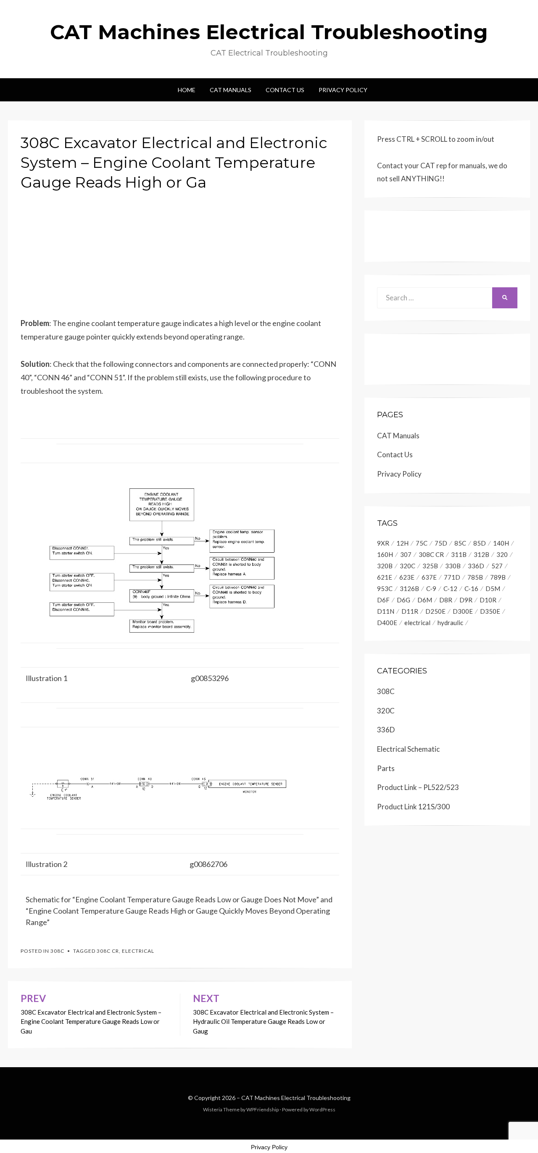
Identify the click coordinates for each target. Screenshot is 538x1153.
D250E (435, 611)
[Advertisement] (180, 257)
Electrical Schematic (408, 749)
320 (502, 554)
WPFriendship (262, 1109)
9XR (383, 543)
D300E (463, 611)
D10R (488, 600)
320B (385, 566)
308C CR (108, 951)
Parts (386, 768)
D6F (383, 600)
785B (475, 577)
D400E (387, 622)
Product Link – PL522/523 (418, 787)
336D (476, 566)
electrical (138, 951)
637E (429, 577)
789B (498, 577)
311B (459, 554)
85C (460, 543)
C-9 (431, 588)
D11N (385, 611)
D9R (465, 600)
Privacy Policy (343, 89)
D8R (445, 600)
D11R (409, 611)
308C (57, 951)
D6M (424, 600)
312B (481, 554)
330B (453, 566)
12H (402, 543)
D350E (490, 611)
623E (406, 577)
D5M (492, 588)
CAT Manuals (230, 89)
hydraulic (450, 622)
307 (405, 554)
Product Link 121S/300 (413, 806)
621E (384, 577)
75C (421, 543)
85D (479, 543)
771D (452, 577)
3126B (409, 588)
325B (430, 566)
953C (385, 588)
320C (407, 566)
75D (441, 543)
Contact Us (285, 89)
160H (385, 554)
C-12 (450, 588)
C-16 (471, 588)
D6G (403, 600)
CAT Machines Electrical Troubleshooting (269, 32)
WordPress (322, 1109)
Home (186, 89)
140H (501, 543)
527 (497, 566)
